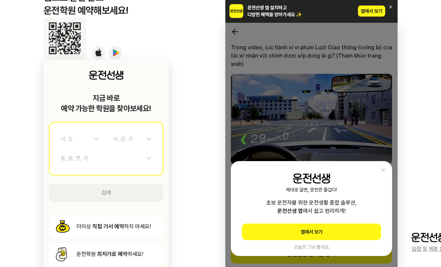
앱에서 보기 (371, 11)
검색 (106, 192)
